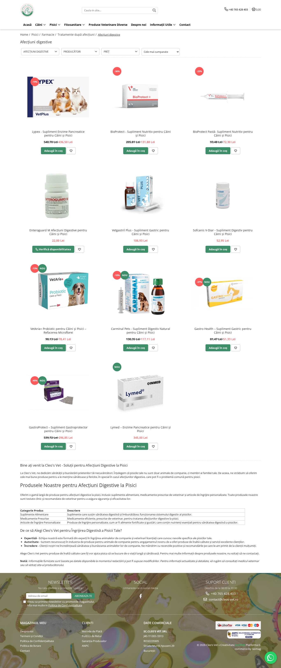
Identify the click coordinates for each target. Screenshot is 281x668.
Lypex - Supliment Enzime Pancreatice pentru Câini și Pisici (58, 133)
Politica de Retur (92, 636)
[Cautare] (154, 10)
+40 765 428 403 (223, 594)
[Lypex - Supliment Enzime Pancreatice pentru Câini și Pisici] (58, 96)
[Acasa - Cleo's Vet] (46, 10)
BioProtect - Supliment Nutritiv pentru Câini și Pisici (140, 133)
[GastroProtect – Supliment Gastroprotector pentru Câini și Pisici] (58, 392)
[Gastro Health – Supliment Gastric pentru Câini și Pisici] (223, 294)
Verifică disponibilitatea (54, 249)
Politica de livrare (30, 646)
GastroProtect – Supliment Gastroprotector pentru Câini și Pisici (58, 429)
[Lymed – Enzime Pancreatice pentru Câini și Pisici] (140, 392)
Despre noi (26, 631)
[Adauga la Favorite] (71, 150)
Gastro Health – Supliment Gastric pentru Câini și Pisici (222, 330)
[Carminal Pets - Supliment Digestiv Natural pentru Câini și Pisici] (140, 294)
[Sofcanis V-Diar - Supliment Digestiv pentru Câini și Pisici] (223, 195)
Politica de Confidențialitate (37, 641)
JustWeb (240, 645)
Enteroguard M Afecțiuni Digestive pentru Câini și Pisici (58, 232)
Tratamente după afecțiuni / (77, 34)
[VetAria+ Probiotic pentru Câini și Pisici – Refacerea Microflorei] (58, 294)
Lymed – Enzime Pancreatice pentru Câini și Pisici (140, 429)
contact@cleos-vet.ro (223, 599)
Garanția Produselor (94, 641)
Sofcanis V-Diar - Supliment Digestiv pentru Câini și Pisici (223, 232)
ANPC (85, 646)
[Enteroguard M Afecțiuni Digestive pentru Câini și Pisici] (58, 195)
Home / (25, 34)
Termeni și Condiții (31, 636)
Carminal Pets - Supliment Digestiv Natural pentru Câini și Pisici (140, 330)
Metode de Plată (92, 631)
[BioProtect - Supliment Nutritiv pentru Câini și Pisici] (140, 97)
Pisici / (36, 34)
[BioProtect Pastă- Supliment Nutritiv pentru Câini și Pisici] (223, 97)
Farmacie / (49, 34)
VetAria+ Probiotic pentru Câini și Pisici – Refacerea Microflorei (58, 330)
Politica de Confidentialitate (65, 605)
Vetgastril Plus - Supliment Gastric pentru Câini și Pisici (140, 232)
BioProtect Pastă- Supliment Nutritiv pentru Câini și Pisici (223, 133)
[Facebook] (140, 596)
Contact (25, 651)
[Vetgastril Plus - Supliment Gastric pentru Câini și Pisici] (140, 195)
